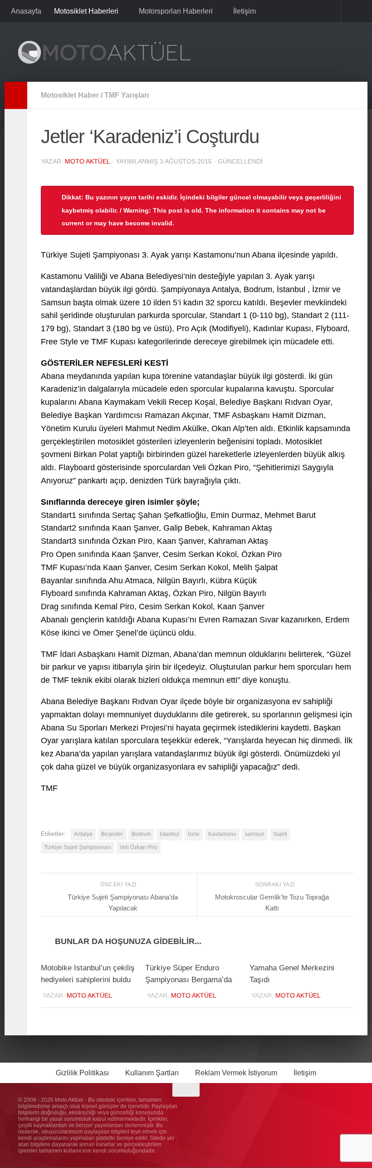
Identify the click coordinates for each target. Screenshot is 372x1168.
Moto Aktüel (87, 161)
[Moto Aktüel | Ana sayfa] (104, 52)
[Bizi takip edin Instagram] (298, 1108)
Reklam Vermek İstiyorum (236, 1073)
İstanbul (169, 834)
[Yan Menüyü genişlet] (16, 95)
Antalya (83, 834)
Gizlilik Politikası (82, 1073)
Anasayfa (26, 11)
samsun (254, 834)
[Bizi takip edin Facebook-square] (314, 1108)
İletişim (242, 11)
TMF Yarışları (126, 95)
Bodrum (141, 834)
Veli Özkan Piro (138, 847)
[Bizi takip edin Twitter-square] (331, 1108)
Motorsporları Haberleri (175, 11)
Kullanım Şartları (152, 1073)
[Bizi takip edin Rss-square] (347, 1108)
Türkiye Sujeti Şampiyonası (77, 847)
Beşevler (112, 834)
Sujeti (280, 834)
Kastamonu (222, 834)
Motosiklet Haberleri (86, 11)
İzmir (194, 834)
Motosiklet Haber (70, 95)
